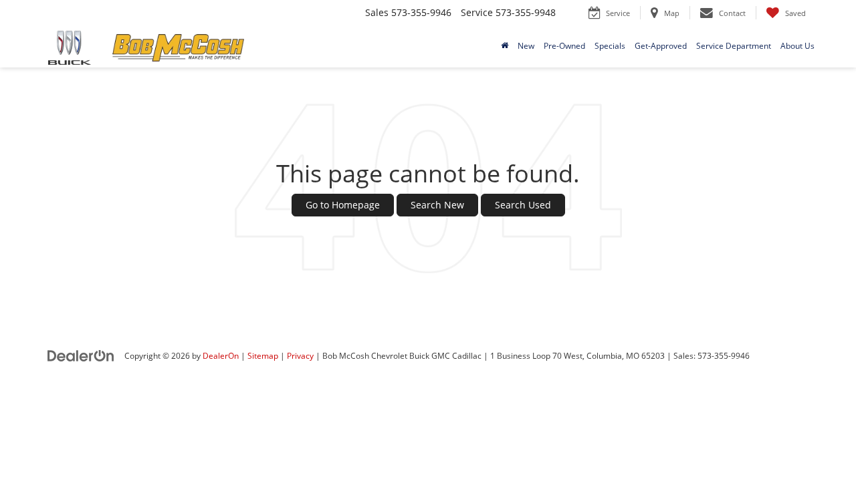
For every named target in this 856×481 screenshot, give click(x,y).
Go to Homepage (343, 204)
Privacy (300, 355)
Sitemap (262, 355)
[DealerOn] (81, 355)
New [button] (526, 45)
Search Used (523, 204)
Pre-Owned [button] (564, 45)
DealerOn (221, 355)
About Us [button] (797, 45)
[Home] (504, 46)
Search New (437, 204)
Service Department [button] (733, 45)
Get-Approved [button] (661, 45)
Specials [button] (610, 45)
